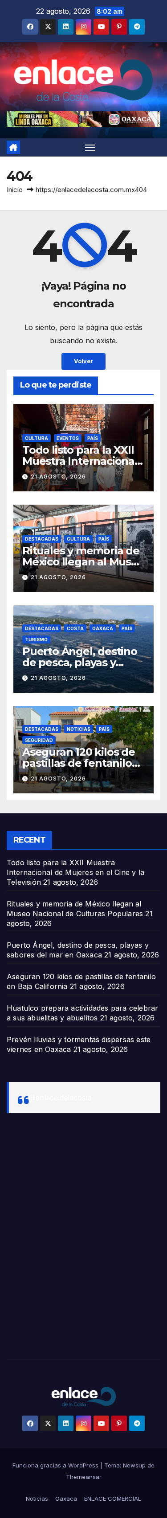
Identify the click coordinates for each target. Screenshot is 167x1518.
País (92, 438)
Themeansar (84, 1476)
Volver (83, 361)
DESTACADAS (41, 538)
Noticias (78, 729)
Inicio (15, 189)
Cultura (36, 438)
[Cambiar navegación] (90, 147)
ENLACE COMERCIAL (112, 1498)
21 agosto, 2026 (58, 476)
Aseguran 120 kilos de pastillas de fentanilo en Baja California (78, 763)
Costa (75, 628)
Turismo (36, 639)
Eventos (68, 438)
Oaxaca (102, 628)
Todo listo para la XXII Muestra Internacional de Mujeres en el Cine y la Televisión (75, 872)
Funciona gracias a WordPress (56, 1465)
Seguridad (39, 740)
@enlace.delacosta (60, 1097)
